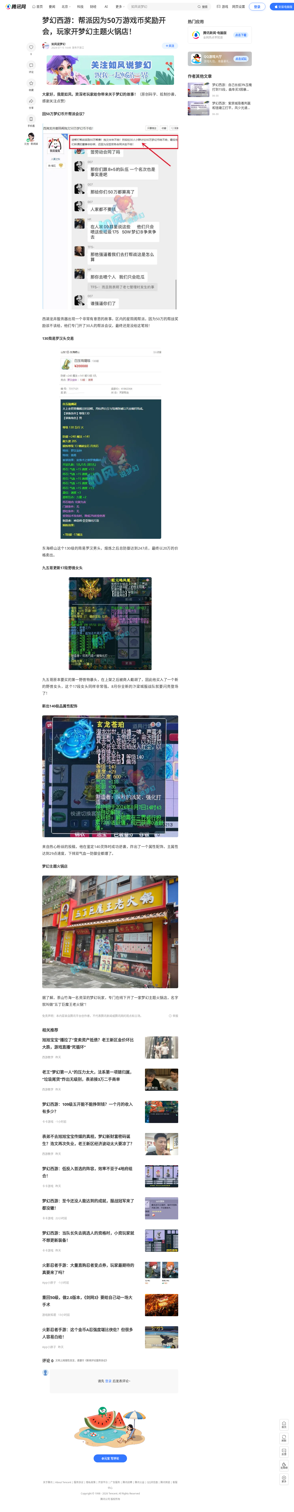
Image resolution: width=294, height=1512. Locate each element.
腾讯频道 (165, 1482)
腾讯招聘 (127, 1482)
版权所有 (115, 1499)
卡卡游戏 (47, 1121)
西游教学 (47, 1057)
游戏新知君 (49, 1314)
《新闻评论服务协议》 (96, 1360)
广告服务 (115, 1482)
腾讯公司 (105, 1499)
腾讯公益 (139, 1482)
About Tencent (63, 1482)
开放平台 (103, 1482)
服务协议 (78, 1482)
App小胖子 (49, 1282)
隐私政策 (91, 1482)
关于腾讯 (48, 1482)
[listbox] (110, 1188)
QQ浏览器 (152, 1482)
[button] (240, 35)
